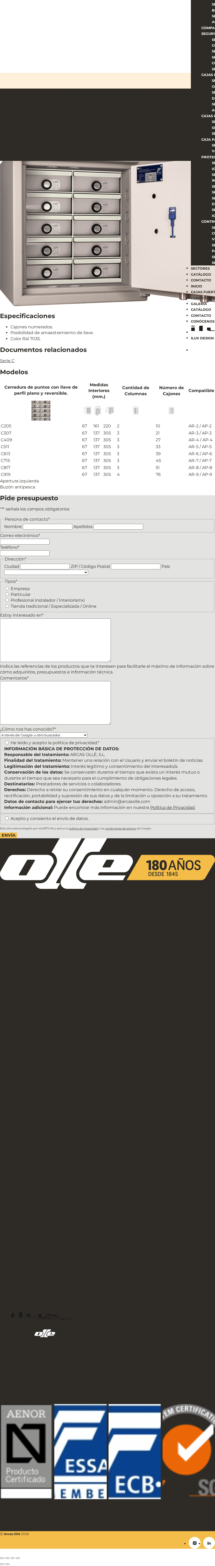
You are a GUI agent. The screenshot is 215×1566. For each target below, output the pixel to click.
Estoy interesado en (22, 615)
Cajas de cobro (34, 1132)
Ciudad (11, 566)
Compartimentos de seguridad (49, 1114)
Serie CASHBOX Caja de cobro (59, 1139)
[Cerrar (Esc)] (18, 1558)
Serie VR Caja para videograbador (62, 1182)
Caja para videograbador (43, 1176)
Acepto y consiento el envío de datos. (49, 818)
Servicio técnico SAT (29, 1347)
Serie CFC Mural (46, 1170)
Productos (20, 958)
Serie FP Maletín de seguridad (58, 1207)
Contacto (201, 280)
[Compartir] (12, 1558)
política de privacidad (83, 828)
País (166, 566)
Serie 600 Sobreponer (51, 970)
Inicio (196, 286)
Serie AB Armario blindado (55, 1095)
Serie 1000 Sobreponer (52, 995)
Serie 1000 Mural (46, 989)
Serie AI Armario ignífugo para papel (64, 1195)
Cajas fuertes (33, 964)
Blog (14, 1359)
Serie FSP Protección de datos (59, 1213)
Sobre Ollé (20, 951)
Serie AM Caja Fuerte (50, 1039)
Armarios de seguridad (42, 1089)
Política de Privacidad (172, 807)
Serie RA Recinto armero (54, 1082)
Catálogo (201, 274)
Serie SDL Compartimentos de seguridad (69, 1126)
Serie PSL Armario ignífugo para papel (66, 1220)
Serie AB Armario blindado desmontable (68, 1101)
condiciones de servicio (120, 828)
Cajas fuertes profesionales (45, 1001)
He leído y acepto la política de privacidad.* (54, 742)
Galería (199, 304)
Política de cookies (29, 1506)
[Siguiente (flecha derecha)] (7, 1564)
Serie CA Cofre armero (52, 1020)
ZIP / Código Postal (90, 566)
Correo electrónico (20, 535)
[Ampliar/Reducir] (2, 1558)
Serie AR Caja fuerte (49, 1045)
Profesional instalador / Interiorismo (48, 600)
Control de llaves (36, 1226)
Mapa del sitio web (30, 1523)
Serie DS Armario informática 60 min (65, 1201)
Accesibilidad (24, 1517)
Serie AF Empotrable (50, 1033)
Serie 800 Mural (45, 977)
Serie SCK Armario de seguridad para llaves (71, 1245)
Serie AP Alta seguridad (53, 1051)
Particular (21, 594)
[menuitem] (112, 1366)
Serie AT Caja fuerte (49, 1026)
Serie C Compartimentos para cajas (63, 1014)
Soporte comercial (27, 1353)
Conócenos (202, 321)
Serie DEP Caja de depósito (56, 1145)
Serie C (7, 360)
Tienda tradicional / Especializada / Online (53, 606)
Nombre (13, 526)
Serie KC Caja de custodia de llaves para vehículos (76, 1232)
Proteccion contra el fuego (45, 1189)
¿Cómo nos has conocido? (28, 729)
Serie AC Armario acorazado (57, 1107)
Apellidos (83, 526)
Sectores (200, 268)
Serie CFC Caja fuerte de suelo (59, 1164)
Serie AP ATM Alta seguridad (57, 1058)
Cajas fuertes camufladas (44, 1157)
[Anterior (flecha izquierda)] (2, 1564)
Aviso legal (21, 1512)
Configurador (22, 1282)
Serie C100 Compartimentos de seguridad (69, 1120)
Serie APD (40, 1008)
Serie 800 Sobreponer (51, 983)
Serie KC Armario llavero (53, 1070)
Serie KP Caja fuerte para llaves (59, 1238)
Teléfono (9, 547)
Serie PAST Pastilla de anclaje (58, 1076)
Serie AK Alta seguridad (53, 1064)
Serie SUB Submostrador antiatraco (64, 1151)
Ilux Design (202, 338)
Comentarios (14, 678)
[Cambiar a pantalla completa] (7, 1558)
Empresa (20, 588)
